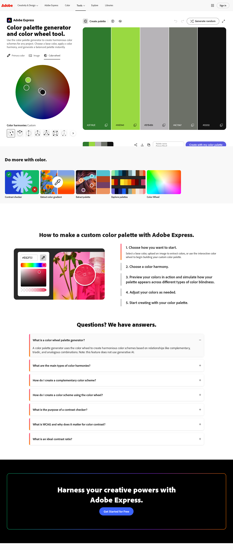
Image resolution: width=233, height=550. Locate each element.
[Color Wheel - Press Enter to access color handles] (42, 92)
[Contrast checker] (112, 21)
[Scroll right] (73, 133)
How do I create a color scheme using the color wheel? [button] (68, 395)
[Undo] (175, 21)
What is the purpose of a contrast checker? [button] (60, 409)
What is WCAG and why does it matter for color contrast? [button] (69, 424)
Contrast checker (13, 196)
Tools (79, 5)
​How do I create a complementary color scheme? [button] (64, 380)
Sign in (223, 5)
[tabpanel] (43, 99)
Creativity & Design (26, 5)
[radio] (11, 133)
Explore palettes (119, 196)
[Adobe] (7, 5)
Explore (94, 5)
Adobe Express (51, 5)
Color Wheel (153, 196)
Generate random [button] (205, 21)
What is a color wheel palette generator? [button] (59, 340)
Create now (22, 182)
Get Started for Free (116, 511)
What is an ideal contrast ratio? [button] (52, 439)
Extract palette (83, 196)
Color (67, 5)
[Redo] (182, 21)
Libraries (109, 5)
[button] (212, 5)
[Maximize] (223, 21)
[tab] (16, 55)
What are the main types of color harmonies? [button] (61, 365)
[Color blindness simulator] (120, 21)
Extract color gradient (51, 196)
